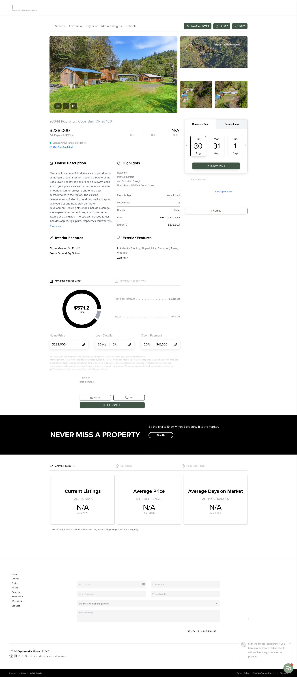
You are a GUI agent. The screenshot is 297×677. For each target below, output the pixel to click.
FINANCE (245, 7)
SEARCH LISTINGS (180, 7)
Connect (16, 605)
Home (14, 574)
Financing (16, 592)
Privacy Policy (243, 673)
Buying (15, 583)
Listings (15, 578)
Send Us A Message (202, 631)
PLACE (45, 651)
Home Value (198, 7)
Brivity (23, 673)
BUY (227, 7)
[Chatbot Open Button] (288, 668)
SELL (234, 7)
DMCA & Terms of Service (264, 673)
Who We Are (18, 601)
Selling (15, 587)
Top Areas (213, 7)
